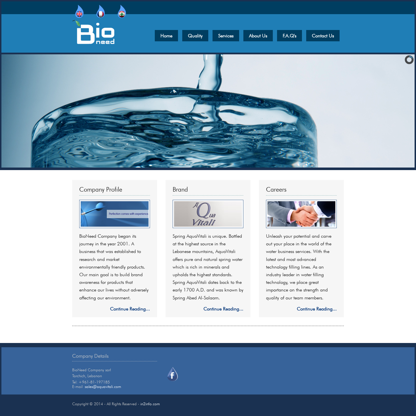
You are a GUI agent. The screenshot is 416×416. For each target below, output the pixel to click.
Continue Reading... (130, 309)
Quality (195, 35)
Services (225, 35)
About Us (258, 35)
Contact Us (323, 35)
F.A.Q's (289, 35)
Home (166, 35)
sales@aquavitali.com (103, 386)
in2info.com (150, 404)
